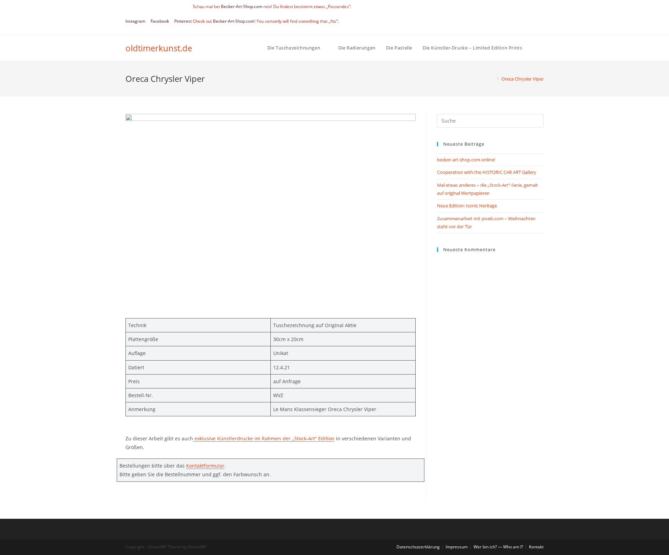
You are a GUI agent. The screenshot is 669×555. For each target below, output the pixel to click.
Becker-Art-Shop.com (241, 6)
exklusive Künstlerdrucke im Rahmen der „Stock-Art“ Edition (264, 438)
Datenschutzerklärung (418, 547)
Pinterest (183, 21)
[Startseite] (493, 79)
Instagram (135, 21)
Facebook (160, 21)
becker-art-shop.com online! (466, 159)
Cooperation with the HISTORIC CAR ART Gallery (486, 172)
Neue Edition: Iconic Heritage (467, 205)
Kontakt (536, 547)
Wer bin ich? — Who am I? (498, 547)
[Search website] (542, 48)
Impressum (457, 547)
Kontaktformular (205, 465)
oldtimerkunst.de (158, 48)
